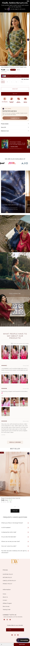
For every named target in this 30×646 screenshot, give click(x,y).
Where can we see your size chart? (10, 541)
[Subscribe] (22, 629)
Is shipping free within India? (8, 532)
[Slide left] (11, 506)
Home (4, 594)
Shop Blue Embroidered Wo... (15, 148)
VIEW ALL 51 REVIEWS (15, 442)
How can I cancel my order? (8, 546)
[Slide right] (18, 506)
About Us (5, 597)
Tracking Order (6, 609)
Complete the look (15, 118)
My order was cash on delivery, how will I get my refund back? (14, 551)
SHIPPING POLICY (8, 574)
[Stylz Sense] (28, 453)
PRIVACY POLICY (7, 583)
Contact (5, 600)
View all (15, 510)
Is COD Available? (6, 527)
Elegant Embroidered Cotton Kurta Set (10, 498)
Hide (28, 1)
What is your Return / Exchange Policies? (12, 523)
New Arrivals (6, 606)
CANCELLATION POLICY (9, 580)
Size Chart (26, 79)
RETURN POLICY (7, 577)
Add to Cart (22, 644)
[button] (26, 14)
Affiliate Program (7, 603)
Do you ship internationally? (8, 536)
